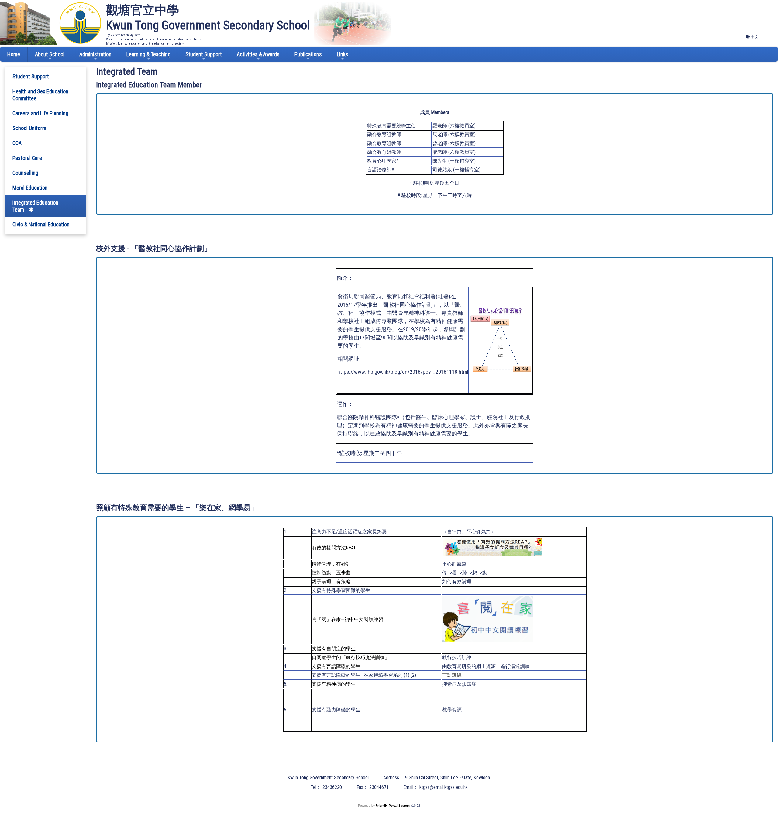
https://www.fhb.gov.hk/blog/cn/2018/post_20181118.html (402, 372)
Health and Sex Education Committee (40, 95)
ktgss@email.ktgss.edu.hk (443, 787)
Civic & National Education (41, 224)
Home (13, 54)
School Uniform (29, 128)
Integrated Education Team (35, 206)
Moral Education (30, 187)
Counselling (25, 173)
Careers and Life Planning (40, 113)
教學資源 (452, 710)
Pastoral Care (27, 158)
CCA (17, 143)
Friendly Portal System (393, 805)
